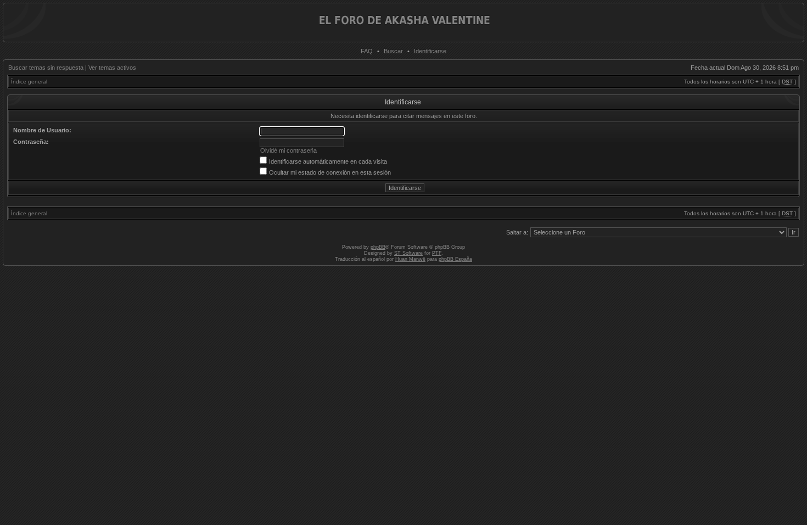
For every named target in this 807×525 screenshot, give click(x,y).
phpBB (378, 247)
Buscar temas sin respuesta (45, 67)
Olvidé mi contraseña (288, 150)
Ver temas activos (112, 67)
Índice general (29, 82)
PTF (436, 253)
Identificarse (430, 51)
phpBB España (455, 259)
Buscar (393, 51)
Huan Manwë (410, 259)
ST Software (408, 253)
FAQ (367, 51)
